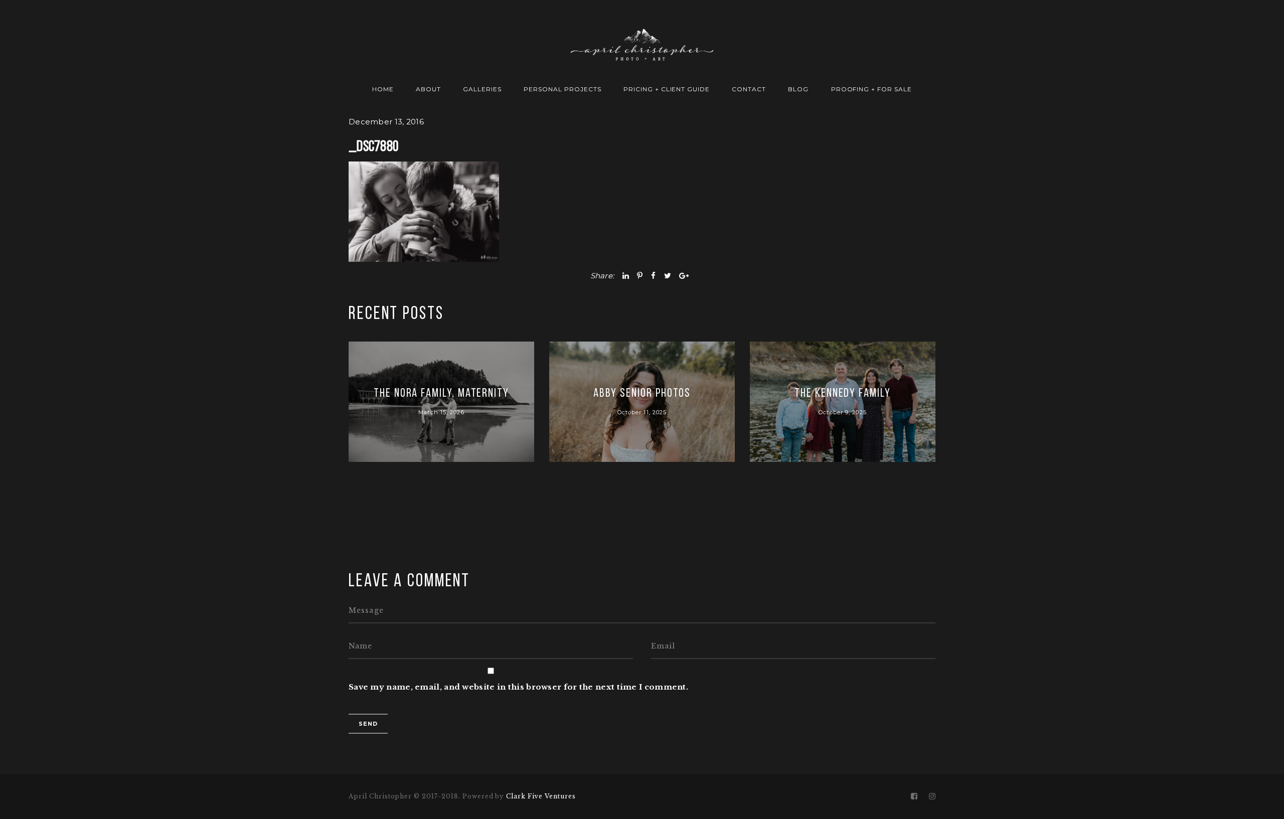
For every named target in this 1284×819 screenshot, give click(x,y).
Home (383, 89)
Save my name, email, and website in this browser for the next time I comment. (518, 687)
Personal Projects (562, 89)
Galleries (482, 89)
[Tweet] (667, 275)
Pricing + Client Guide (666, 89)
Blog (798, 89)
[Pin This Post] (640, 275)
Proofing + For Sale (871, 89)
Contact (749, 89)
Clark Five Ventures (540, 796)
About (428, 89)
